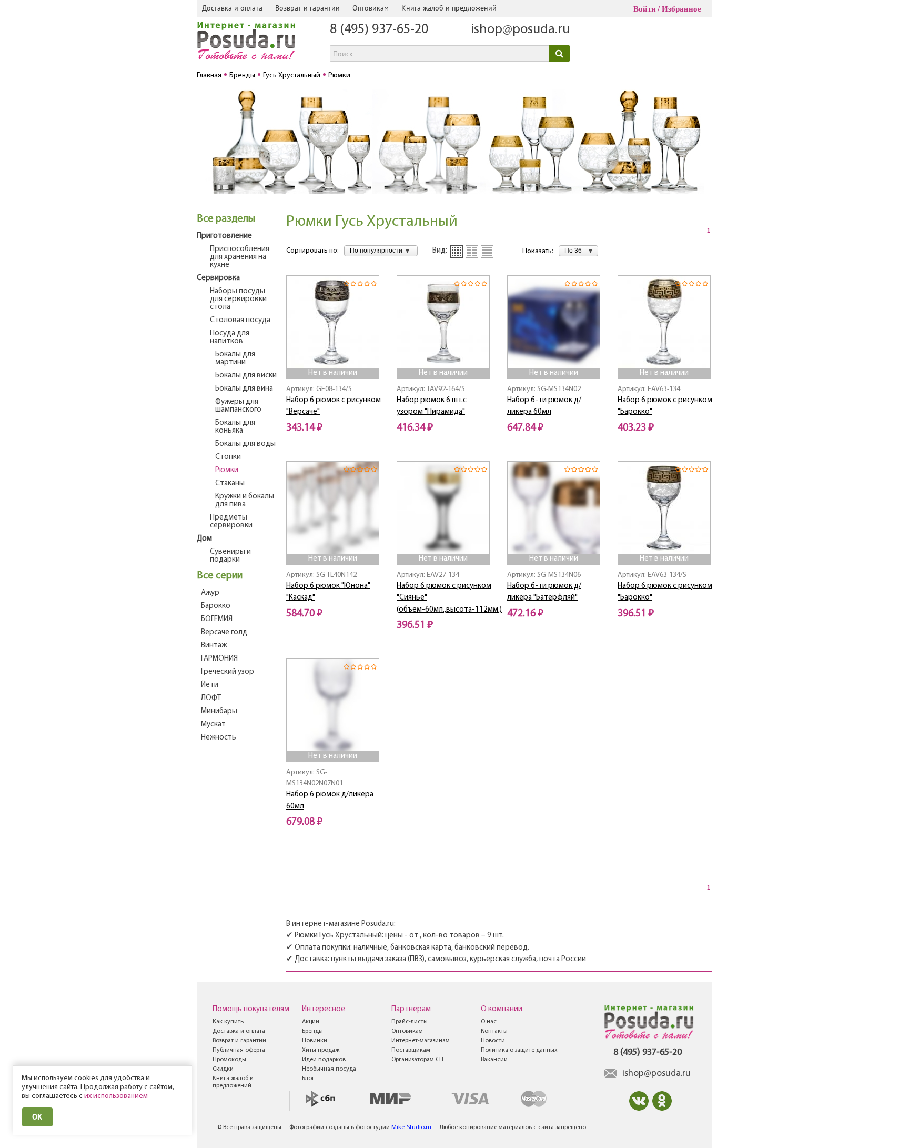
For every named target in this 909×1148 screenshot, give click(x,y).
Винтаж (214, 646)
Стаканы (230, 483)
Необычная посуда (329, 1069)
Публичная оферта (239, 1050)
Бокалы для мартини (235, 358)
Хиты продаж (320, 1050)
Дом (204, 539)
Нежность (218, 738)
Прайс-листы (409, 1022)
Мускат (213, 724)
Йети (209, 685)
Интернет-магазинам (420, 1040)
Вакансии (494, 1059)
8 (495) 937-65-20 (379, 30)
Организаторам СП (417, 1059)
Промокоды (229, 1059)
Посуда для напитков (229, 337)
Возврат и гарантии (307, 8)
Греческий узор (227, 672)
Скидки (223, 1069)
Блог (308, 1078)
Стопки (228, 457)
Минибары (219, 711)
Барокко (215, 606)
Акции (310, 1022)
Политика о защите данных (519, 1050)
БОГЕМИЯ (217, 619)
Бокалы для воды (245, 444)
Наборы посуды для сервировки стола (238, 299)
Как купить (228, 1022)
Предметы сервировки (231, 522)
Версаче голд (224, 632)
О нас (489, 1022)
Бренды (312, 1031)
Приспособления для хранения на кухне (239, 257)
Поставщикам (410, 1050)
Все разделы (226, 219)
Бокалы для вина (244, 389)
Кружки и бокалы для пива (244, 500)
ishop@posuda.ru (520, 30)
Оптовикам (370, 8)
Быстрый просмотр (333, 353)
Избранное (681, 9)
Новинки (314, 1040)
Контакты (494, 1031)
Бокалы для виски (246, 376)
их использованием (116, 1096)
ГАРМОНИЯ (219, 659)
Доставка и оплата (232, 8)
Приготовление (224, 236)
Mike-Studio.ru (411, 1127)
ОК (37, 1117)
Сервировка (218, 278)
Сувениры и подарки (230, 556)
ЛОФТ (211, 698)
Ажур (210, 593)
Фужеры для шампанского (238, 406)
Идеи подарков (324, 1059)
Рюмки (226, 470)
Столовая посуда (240, 320)
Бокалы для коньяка (235, 427)
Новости (493, 1040)
